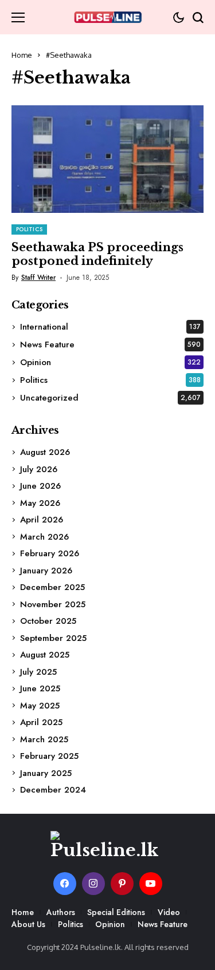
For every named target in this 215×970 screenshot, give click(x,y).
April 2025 (41, 722)
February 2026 (49, 553)
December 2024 (53, 789)
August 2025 (44, 654)
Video (169, 912)
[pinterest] (122, 883)
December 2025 (52, 587)
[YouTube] (150, 883)
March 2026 (44, 536)
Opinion (110, 362)
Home (21, 55)
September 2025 (53, 638)
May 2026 (40, 503)
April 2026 (41, 519)
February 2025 (49, 756)
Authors (60, 912)
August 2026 (45, 452)
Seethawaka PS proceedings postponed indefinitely (97, 254)
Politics (110, 380)
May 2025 (40, 705)
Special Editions (116, 912)
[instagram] (93, 883)
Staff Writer (38, 278)
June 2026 (40, 486)
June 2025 (40, 688)
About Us (28, 924)
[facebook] (64, 883)
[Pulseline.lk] (107, 17)
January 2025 (46, 773)
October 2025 (48, 621)
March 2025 (44, 739)
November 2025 (52, 604)
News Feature (110, 344)
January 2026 (46, 570)
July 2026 (38, 469)
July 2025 (38, 672)
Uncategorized (110, 397)
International (110, 326)
